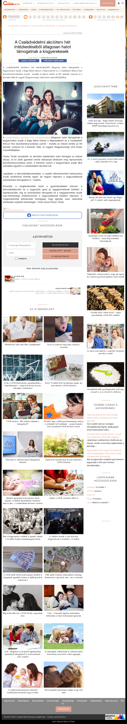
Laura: (98, 502)
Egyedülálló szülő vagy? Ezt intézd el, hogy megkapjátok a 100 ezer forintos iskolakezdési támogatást (104, 453)
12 (83, 17)
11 (79, 17)
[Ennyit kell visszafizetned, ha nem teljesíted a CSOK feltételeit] (63, 444)
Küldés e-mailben (54, 61)
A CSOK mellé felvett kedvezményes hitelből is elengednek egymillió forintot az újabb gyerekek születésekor (22, 577)
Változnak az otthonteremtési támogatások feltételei (23, 461)
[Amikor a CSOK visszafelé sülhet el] (63, 483)
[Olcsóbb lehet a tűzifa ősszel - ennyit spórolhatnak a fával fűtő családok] (105, 297)
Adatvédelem (38, 701)
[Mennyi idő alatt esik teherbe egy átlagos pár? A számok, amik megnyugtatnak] (105, 182)
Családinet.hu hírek (18, 26)
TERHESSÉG (23, 10)
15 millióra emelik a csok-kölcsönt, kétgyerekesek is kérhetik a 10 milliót (63, 538)
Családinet (33, 58)
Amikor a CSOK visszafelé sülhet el (27, 279)
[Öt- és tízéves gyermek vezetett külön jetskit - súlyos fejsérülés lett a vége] (105, 144)
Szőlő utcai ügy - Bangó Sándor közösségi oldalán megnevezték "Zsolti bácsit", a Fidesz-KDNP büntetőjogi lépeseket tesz (105, 123)
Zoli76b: (94, 491)
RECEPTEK (101, 10)
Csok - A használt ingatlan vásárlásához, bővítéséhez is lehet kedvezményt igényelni (63, 615)
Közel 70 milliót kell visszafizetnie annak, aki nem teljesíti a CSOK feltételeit (63, 384)
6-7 (113, 17)
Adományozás (111, 701)
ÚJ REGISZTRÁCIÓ (60, 256)
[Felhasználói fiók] (118, 2)
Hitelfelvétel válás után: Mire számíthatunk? (22, 344)
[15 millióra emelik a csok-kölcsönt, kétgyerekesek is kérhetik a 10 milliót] (63, 521)
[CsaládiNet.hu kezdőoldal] (11, 3)
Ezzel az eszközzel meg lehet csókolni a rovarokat (63, 346)
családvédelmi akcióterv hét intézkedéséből (27, 137)
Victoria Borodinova (11, 210)
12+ (122, 17)
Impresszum (9, 701)
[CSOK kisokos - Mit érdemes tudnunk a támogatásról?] (23, 406)
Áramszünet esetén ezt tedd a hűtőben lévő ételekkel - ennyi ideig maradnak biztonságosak (105, 238)
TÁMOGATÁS (108, 3)
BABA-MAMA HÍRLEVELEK (84, 3)
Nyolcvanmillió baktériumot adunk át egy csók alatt (64, 691)
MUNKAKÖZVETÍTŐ (45, 3)
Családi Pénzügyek (67, 26)
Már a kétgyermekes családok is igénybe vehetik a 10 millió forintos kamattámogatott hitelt (22, 538)
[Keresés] (123, 2)
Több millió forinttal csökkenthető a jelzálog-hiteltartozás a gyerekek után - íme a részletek (64, 576)
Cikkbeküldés (96, 701)
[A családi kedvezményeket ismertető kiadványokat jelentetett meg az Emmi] (23, 675)
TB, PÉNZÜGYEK (63, 10)
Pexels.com (21, 210)
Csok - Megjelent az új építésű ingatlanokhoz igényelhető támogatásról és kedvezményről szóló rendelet (22, 654)
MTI (8, 208)
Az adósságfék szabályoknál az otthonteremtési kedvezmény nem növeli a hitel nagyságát (64, 653)
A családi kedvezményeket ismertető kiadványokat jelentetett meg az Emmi (22, 691)
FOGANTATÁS (9, 10)
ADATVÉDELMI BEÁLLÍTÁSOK (63, 722)
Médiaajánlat (23, 701)
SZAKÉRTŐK (27, 3)
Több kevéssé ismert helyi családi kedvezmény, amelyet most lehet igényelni (102, 418)
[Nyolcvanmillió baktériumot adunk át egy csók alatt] (63, 675)
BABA (34, 10)
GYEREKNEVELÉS (46, 10)
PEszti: (90, 495)
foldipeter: (96, 487)
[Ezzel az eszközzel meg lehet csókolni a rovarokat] (63, 329)
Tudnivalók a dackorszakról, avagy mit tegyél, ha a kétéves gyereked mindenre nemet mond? (105, 276)
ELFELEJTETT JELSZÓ (60, 251)
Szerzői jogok (53, 701)
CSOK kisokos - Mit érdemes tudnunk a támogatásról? (22, 423)
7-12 (117, 17)
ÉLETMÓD (77, 10)
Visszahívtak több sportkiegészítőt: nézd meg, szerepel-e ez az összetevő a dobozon (105, 391)
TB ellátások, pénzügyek (43, 26)
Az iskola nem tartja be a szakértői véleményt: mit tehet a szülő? (105, 352)
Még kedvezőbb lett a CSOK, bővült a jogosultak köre (23, 615)
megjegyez (22, 258)
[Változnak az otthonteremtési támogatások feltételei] (23, 444)
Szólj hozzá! (29, 61)
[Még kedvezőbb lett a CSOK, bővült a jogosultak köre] (23, 598)
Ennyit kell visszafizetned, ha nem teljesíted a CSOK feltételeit (64, 461)
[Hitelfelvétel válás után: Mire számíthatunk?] (23, 329)
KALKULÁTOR (63, 3)
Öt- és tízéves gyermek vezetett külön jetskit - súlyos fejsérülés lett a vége (105, 160)
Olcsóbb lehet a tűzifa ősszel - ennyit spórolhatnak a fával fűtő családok (106, 314)
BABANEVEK (113, 10)
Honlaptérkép (68, 701)
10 (75, 17)
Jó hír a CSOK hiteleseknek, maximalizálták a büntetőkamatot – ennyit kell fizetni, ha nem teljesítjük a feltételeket (22, 385)
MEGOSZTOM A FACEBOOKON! (44, 215)
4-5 (108, 17)
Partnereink (82, 701)
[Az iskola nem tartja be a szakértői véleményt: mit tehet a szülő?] (105, 336)
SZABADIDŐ (89, 10)
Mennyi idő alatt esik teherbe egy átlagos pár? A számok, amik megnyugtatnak (105, 199)
